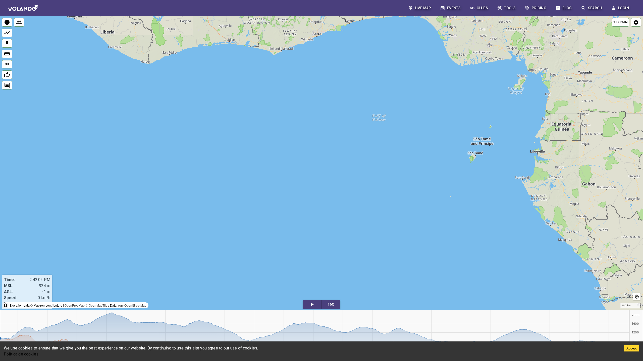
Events (454, 8)
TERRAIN (620, 22)
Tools (510, 8)
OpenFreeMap (75, 305)
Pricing (539, 8)
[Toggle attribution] (6, 305)
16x (331, 304)
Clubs (482, 8)
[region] (321, 163)
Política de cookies (21, 354)
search (595, 8)
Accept (631, 348)
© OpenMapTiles (97, 305)
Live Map (423, 8)
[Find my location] (636, 296)
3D (7, 64)
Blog (567, 8)
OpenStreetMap (135, 305)
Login (623, 8)
